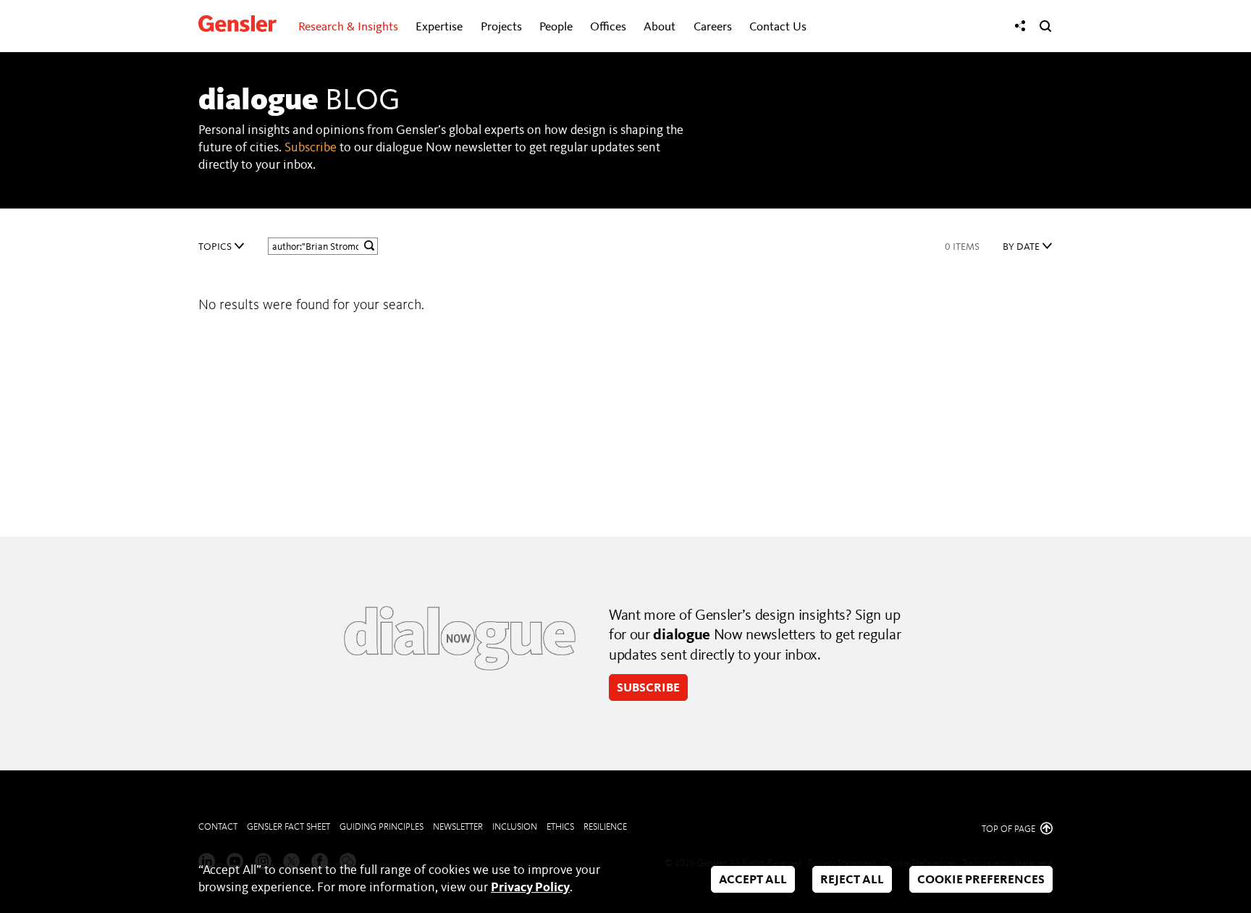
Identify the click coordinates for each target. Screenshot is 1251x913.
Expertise (439, 27)
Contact (217, 827)
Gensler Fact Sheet (288, 827)
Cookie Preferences (981, 880)
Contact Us (777, 27)
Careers (713, 27)
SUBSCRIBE (648, 688)
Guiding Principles (382, 827)
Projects (501, 27)
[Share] (1020, 26)
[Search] (1045, 26)
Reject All (852, 880)
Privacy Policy (530, 887)
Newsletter (458, 827)
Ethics (560, 827)
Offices (608, 27)
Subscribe (311, 147)
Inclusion (514, 827)
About (659, 27)
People (556, 27)
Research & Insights (348, 27)
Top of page (1009, 829)
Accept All (753, 880)
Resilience (605, 827)
